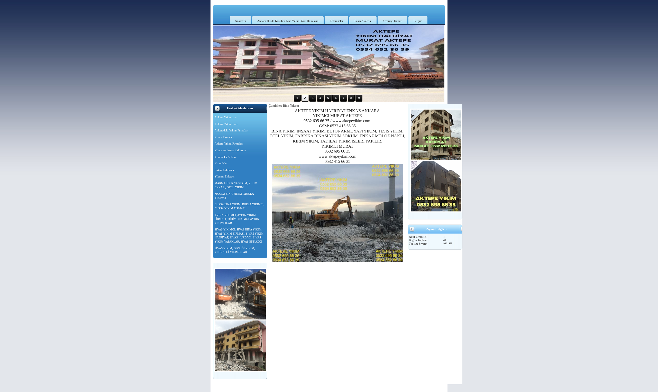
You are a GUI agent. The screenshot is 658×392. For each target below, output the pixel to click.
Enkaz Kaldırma (224, 170)
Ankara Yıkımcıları (226, 124)
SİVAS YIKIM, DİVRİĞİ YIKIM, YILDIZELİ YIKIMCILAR (235, 250)
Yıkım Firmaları (224, 137)
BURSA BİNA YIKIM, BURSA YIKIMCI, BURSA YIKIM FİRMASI (239, 206)
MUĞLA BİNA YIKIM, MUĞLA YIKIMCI (234, 195)
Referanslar (336, 20)
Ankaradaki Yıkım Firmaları (231, 130)
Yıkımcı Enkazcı (224, 176)
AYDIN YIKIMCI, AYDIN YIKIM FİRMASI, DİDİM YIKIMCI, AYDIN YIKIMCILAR (237, 219)
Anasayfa (240, 20)
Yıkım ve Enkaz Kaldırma (230, 150)
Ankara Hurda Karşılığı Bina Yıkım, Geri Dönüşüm (287, 20)
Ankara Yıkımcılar (226, 117)
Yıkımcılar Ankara (225, 156)
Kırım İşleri (221, 163)
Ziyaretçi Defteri (392, 20)
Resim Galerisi (362, 20)
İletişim (418, 20)
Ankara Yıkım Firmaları (229, 143)
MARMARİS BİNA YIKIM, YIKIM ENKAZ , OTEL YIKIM (236, 185)
